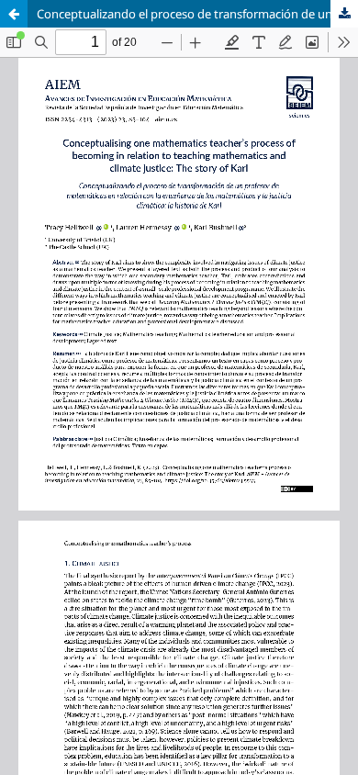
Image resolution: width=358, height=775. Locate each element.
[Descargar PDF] (344, 14)
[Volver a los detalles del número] (14, 14)
